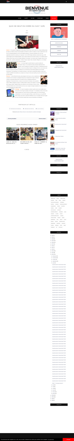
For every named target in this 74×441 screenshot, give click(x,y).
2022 (52, 235)
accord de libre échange (55, 215)
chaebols (61, 215)
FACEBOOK (59, 46)
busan (61, 225)
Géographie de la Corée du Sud (60, 130)
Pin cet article (40, 108)
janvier (54, 393)
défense (52, 221)
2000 (52, 400)
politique (52, 204)
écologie (56, 221)
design (65, 225)
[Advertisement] (59, 87)
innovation (58, 223)
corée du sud (53, 198)
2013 (52, 250)
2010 (52, 395)
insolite (61, 219)
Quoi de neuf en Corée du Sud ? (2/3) (59, 266)
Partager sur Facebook (16, 108)
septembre (55, 261)
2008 (52, 398)
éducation (18, 111)
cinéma (63, 217)
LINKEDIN (59, 50)
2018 (52, 242)
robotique (57, 225)
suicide (65, 219)
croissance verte (62, 221)
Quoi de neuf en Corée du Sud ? (61, 124)
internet (63, 200)
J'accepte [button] (68, 439)
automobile (62, 202)
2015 (52, 247)
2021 (52, 237)
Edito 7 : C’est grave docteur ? (57, 383)
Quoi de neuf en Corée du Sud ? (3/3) (59, 264)
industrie (30, 111)
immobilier (52, 227)
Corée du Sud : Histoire (59, 136)
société (58, 198)
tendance (52, 213)
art (56, 227)
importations (53, 223)
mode (56, 200)
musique (52, 225)
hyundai (57, 213)
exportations (53, 219)
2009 (52, 396)
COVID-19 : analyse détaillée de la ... (11, 142)
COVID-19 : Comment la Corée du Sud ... (40, 142)
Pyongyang (60, 227)
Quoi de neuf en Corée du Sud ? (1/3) (59, 269)
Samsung (59, 217)
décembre (54, 256)
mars (53, 390)
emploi (60, 200)
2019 (52, 240)
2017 (52, 243)
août (53, 262)
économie (56, 204)
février (54, 391)
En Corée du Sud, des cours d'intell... (26, 142)
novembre (54, 257)
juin (53, 384)
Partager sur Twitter (29, 108)
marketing (63, 223)
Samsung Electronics (63, 204)
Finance (21, 111)
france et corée (26, 111)
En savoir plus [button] (51, 439)
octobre (54, 259)
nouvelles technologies (37, 111)
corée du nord (62, 198)
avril (53, 388)
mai (53, 386)
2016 (52, 245)
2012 (52, 252)
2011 (52, 254)
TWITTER (59, 54)
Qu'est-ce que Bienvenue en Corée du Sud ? (59, 39)
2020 (52, 238)
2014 (52, 249)
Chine (57, 219)
